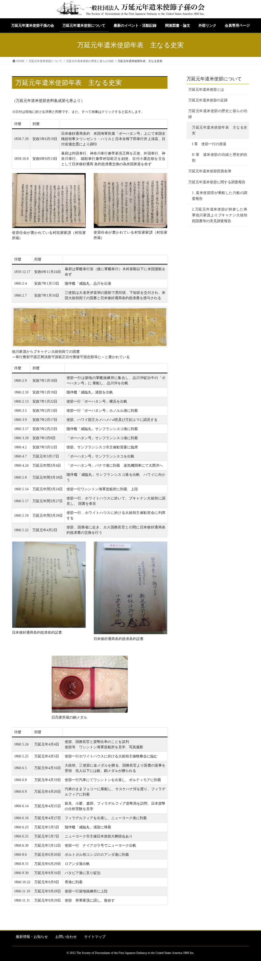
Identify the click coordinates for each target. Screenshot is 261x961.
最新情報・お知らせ (32, 937)
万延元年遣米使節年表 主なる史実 (219, 130)
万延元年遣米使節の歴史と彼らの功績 (217, 114)
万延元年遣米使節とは (206, 89)
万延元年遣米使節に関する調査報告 (216, 182)
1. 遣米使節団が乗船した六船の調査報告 (219, 196)
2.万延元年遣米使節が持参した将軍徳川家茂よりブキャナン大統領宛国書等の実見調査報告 (219, 215)
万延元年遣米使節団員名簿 (209, 171)
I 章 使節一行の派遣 (209, 144)
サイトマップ (95, 937)
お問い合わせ (66, 937)
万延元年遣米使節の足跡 (208, 100)
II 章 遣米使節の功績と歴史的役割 (219, 157)
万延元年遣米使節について (214, 78)
